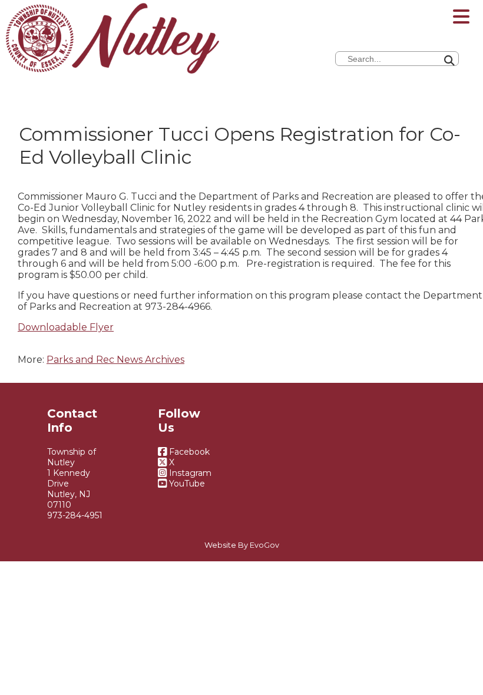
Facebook (188, 451)
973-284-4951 (74, 515)
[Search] (479, 23)
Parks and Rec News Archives (115, 359)
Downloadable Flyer (66, 327)
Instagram (189, 473)
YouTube (186, 483)
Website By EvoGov (241, 545)
